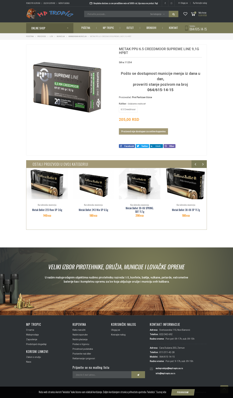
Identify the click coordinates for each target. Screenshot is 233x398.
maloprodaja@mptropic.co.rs (169, 368)
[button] (105, 50)
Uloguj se (184, 2)
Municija (61, 36)
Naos (28, 362)
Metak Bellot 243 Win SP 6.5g (47, 210)
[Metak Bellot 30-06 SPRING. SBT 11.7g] (93, 183)
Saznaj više (161, 392)
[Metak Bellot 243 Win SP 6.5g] (47, 183)
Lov (51, 36)
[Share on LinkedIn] (156, 145)
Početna (85, 28)
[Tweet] (142, 145)
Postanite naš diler (82, 353)
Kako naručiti (79, 330)
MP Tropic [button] (108, 28)
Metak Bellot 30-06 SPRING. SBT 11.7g (93, 210)
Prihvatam (183, 392)
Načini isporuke (80, 334)
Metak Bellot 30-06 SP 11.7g (140, 210)
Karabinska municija (77, 36)
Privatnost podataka (83, 349)
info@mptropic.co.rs (165, 373)
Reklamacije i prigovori (84, 358)
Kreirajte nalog (201, 2)
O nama (30, 330)
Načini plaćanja (63, 3)
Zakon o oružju (33, 357)
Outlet (130, 28)
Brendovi (151, 28)
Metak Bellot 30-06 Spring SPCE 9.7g (186, 210)
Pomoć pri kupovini (33, 3)
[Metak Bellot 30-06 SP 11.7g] (139, 183)
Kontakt (173, 28)
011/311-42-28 (167, 352)
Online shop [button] (38, 28)
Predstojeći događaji (36, 344)
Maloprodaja (32, 334)
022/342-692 (165, 334)
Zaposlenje (31, 339)
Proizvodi (41, 36)
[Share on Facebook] (127, 145)
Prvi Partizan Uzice (142, 97)
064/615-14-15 (198, 29)
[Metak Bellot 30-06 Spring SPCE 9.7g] (186, 183)
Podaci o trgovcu (81, 344)
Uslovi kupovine (49, 3)
